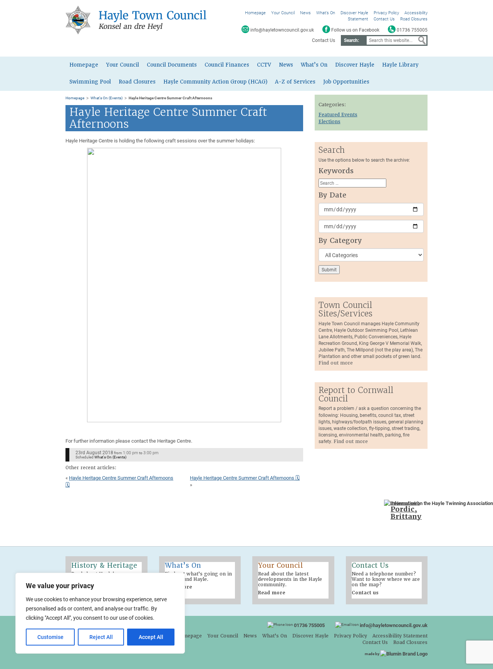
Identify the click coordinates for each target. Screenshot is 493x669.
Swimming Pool (90, 82)
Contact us (365, 593)
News (305, 12)
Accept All (151, 637)
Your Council (283, 12)
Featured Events (338, 115)
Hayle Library (400, 65)
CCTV (264, 65)
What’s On (325, 12)
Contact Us (384, 19)
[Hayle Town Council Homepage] (137, 19)
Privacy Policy (386, 12)
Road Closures (414, 19)
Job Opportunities (346, 82)
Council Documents (172, 65)
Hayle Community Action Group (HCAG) (215, 82)
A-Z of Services (295, 82)
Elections (329, 122)
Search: (351, 40)
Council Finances (227, 65)
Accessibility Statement (400, 636)
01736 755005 (309, 625)
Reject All (101, 637)
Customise (50, 637)
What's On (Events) (106, 97)
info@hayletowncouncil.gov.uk (394, 625)
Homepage (255, 12)
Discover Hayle (354, 12)
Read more (271, 593)
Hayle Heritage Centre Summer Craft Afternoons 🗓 (245, 477)
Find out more (336, 363)
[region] (100, 613)
